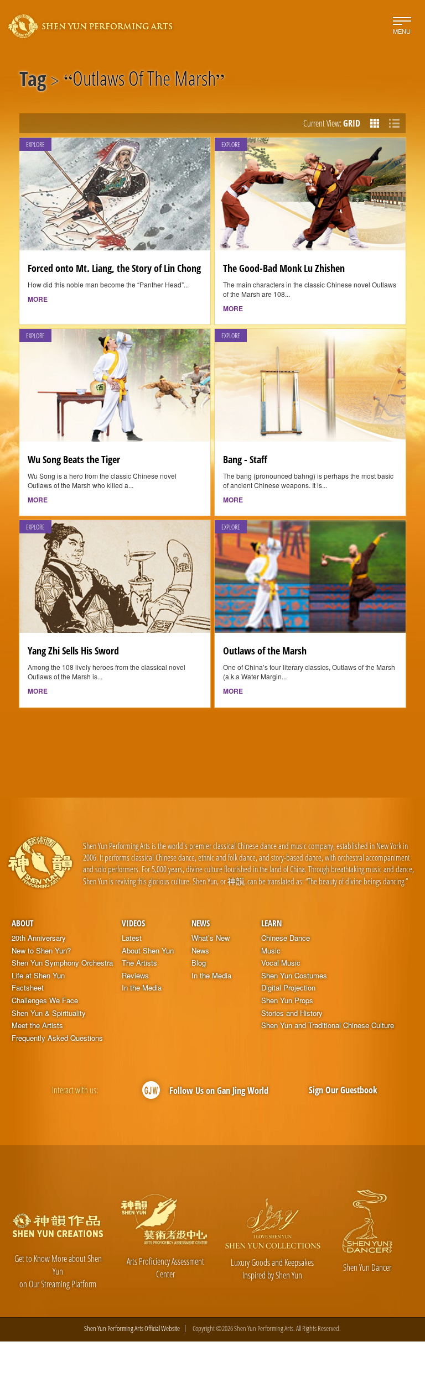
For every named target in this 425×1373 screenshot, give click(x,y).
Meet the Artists (37, 1025)
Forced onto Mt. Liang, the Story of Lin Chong (114, 268)
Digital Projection (288, 988)
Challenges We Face (45, 1000)
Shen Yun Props (287, 1000)
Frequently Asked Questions (57, 1038)
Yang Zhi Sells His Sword (73, 650)
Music (271, 951)
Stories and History (292, 1013)
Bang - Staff (245, 459)
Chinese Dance (285, 938)
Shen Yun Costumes (294, 976)
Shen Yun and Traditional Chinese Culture (327, 1025)
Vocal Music (280, 963)
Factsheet (28, 988)
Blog (198, 963)
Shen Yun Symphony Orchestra (62, 963)
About (22, 923)
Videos (133, 923)
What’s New (210, 938)
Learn (271, 923)
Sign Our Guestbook (343, 1090)
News (200, 923)
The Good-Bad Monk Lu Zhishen (284, 268)
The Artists (139, 963)
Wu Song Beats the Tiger (74, 459)
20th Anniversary (39, 938)
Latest (132, 938)
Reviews (135, 976)
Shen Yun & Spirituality (49, 1013)
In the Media (142, 988)
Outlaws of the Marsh (265, 650)
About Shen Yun (148, 951)
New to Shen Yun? (41, 951)
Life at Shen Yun (38, 976)
